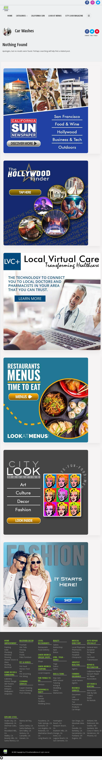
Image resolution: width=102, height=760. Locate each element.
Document (76, 694)
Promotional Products (77, 705)
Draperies (8, 694)
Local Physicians (78, 647)
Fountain (22, 645)
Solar (6, 650)
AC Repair (91, 676)
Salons (55, 645)
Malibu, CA (8, 735)
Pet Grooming (25, 674)
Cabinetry (8, 679)
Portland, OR (77, 735)
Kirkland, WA (92, 720)
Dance (55, 666)
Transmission (92, 660)
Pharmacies (76, 650)
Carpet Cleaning (25, 688)
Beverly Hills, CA (10, 738)
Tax (73, 702)
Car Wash (91, 657)
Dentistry (75, 652)
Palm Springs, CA (45, 723)
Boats (89, 698)
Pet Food (23, 666)
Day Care (57, 678)
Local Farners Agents (77, 681)
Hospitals (75, 655)
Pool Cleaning (24, 693)
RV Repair (91, 652)
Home (9, 15)
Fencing (22, 650)
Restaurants (43, 647)
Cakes (40, 696)
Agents (74, 669)
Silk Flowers (9, 684)
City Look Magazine (74, 15)
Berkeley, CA (77, 730)
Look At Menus (55, 15)
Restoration (91, 679)
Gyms (55, 669)
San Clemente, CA (60, 740)
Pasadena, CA (43, 720)
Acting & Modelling (57, 686)
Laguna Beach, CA (60, 738)
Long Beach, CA (44, 738)
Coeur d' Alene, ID (94, 730)
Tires (89, 655)
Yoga (55, 664)
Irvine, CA (57, 735)
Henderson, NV (93, 733)
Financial (75, 699)
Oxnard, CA (23, 738)
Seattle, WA (91, 725)
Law (73, 697)
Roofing (7, 664)
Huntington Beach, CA (57, 721)
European (91, 650)
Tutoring (56, 683)
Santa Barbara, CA (26, 728)
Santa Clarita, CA (26, 725)
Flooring (7, 657)
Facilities (41, 701)
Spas (55, 650)
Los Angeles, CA (44, 728)
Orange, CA (57, 733)
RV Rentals (91, 700)
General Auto (92, 647)
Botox (55, 652)
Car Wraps (76, 709)
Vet (20, 671)
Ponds (22, 655)
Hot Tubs (23, 647)
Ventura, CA (24, 733)
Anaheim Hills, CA (60, 730)
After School (58, 680)
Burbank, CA (43, 725)
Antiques (7, 689)
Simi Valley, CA (25, 730)
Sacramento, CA (78, 733)
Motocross (91, 690)
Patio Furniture (25, 657)
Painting (7, 647)
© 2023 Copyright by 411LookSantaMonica (25, 752)
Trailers (90, 695)
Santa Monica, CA (11, 740)
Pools (21, 652)
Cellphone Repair (94, 671)
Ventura (41, 684)
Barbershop (58, 647)
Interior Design (10, 681)
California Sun (38, 15)
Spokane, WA (92, 728)
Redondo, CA (43, 730)
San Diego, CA (77, 720)
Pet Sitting (23, 676)
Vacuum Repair (93, 674)
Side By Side (92, 693)
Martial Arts (57, 693)
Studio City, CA (10, 720)
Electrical (7, 667)
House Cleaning (25, 690)
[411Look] (6, 8)
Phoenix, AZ (92, 735)
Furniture (8, 686)
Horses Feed (24, 669)
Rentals (41, 698)
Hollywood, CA (10, 723)
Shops (40, 661)
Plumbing (8, 652)
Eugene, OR (76, 738)
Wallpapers (8, 691)
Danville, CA (76, 728)
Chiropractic (76, 657)
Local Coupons (44, 673)
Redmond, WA (93, 723)
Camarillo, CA (24, 735)
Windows (8, 655)
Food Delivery (43, 650)
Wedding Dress (44, 703)
